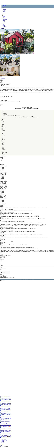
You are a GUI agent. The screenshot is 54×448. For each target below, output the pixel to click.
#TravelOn (1, 445)
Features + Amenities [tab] (4, 110)
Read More (3, 206)
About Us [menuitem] (2, 23)
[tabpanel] (27, 115)
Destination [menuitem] (3, 4)
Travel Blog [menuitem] (3, 28)
